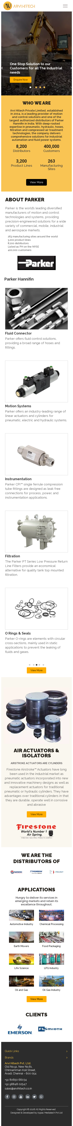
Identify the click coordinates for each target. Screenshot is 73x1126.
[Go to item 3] (36, 665)
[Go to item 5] (43, 665)
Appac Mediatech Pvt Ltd (49, 1112)
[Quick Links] (67, 1051)
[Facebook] (7, 1096)
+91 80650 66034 (16, 1079)
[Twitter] (34, 1096)
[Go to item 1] (30, 665)
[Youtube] (20, 1096)
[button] (30, 87)
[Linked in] (27, 1096)
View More (36, 182)
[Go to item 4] (39, 665)
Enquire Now (21, 79)
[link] (36, 531)
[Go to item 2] (34, 665)
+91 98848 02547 (16, 1084)
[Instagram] (14, 1096)
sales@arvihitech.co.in (18, 1088)
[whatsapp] (41, 1096)
